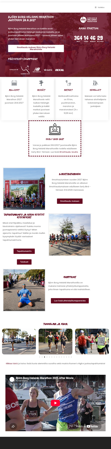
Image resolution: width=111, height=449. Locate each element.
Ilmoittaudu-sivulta (69, 152)
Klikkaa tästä (12, 363)
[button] (4, 341)
